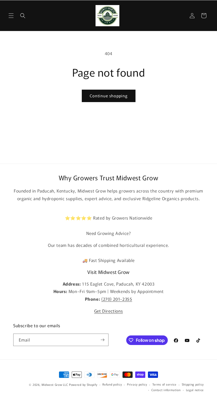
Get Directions (108, 311)
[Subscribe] (102, 340)
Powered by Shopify (83, 384)
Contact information (166, 390)
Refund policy (112, 384)
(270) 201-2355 (116, 299)
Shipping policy (193, 384)
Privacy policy (137, 384)
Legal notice (195, 390)
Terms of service (164, 384)
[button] (11, 15)
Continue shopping (109, 95)
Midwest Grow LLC (55, 384)
